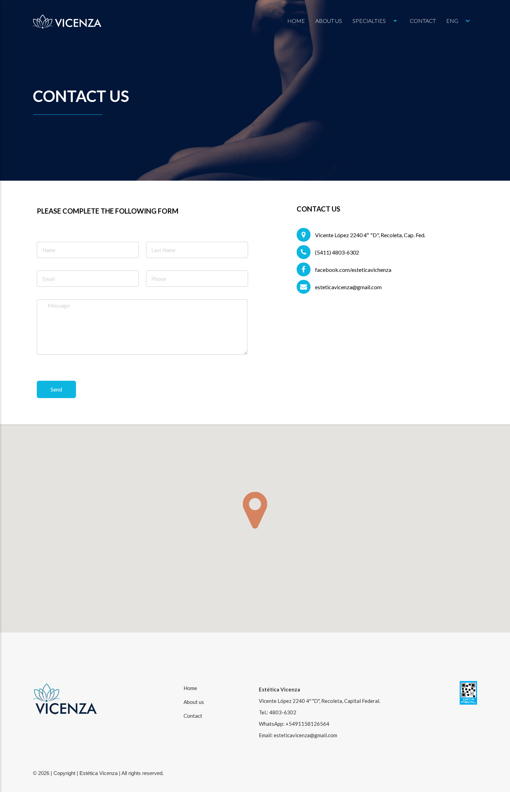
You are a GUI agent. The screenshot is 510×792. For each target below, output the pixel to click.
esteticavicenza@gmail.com (348, 287)
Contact (423, 20)
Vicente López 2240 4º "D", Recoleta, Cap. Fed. (369, 235)
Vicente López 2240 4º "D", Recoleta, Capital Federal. (319, 701)
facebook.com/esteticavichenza (352, 269)
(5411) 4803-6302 (336, 252)
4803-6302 (282, 712)
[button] (255, 510)
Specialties (375, 21)
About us (328, 20)
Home (296, 20)
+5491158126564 (307, 724)
